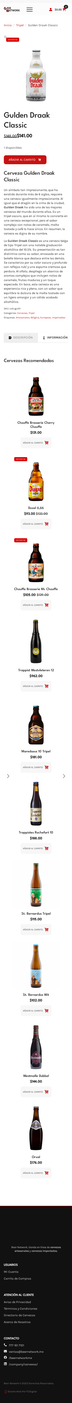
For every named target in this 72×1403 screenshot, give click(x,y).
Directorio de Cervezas (19, 1315)
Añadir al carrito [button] (33, 442)
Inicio (8, 25)
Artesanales (23, 317)
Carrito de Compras (17, 1278)
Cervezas (22, 313)
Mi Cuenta (11, 1272)
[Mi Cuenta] (50, 9)
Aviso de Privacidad (17, 1302)
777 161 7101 (16, 1345)
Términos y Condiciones (20, 1308)
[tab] (21, 337)
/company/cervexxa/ (23, 1364)
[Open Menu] (29, 9)
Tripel (20, 25)
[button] (6, 37)
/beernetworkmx (20, 1358)
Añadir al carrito (22, 159)
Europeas (45, 317)
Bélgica (35, 317)
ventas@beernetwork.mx (26, 1352)
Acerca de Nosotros (17, 1322)
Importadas (58, 317)
